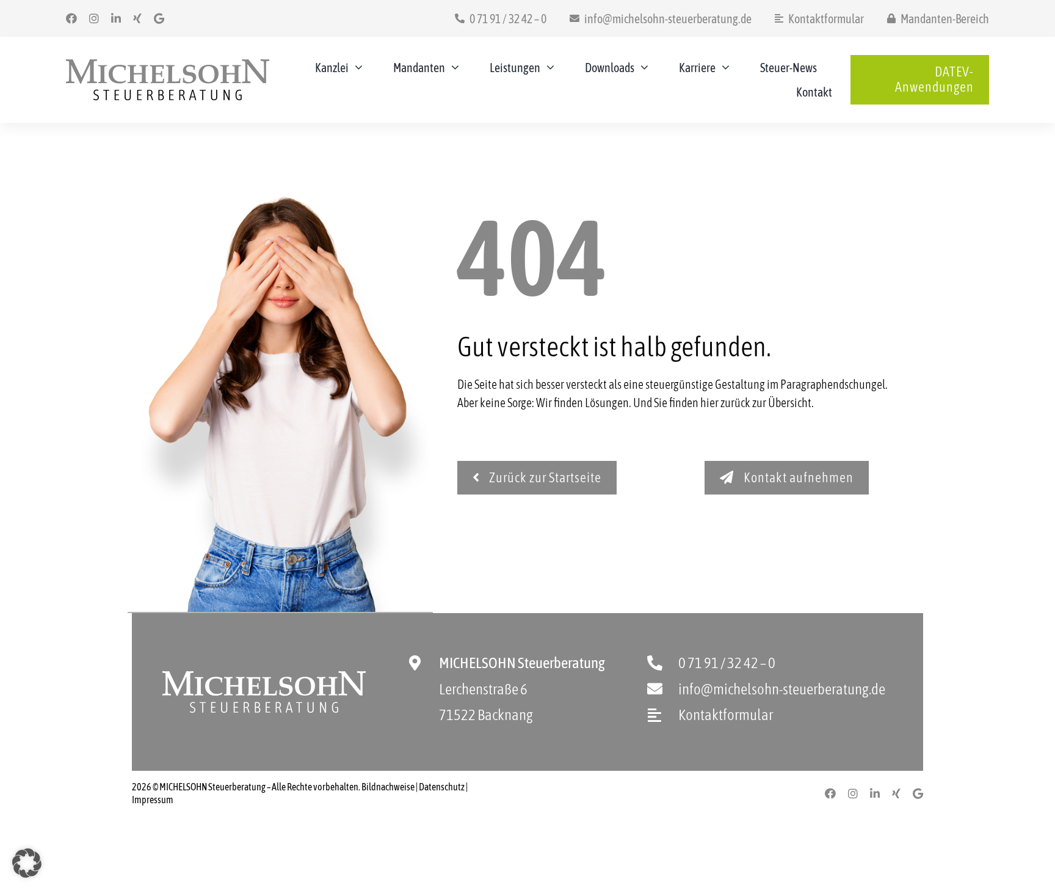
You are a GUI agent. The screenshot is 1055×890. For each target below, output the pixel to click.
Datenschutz (442, 786)
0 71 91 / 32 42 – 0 (726, 662)
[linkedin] (116, 18)
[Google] (159, 18)
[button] (27, 863)
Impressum (152, 799)
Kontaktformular (725, 714)
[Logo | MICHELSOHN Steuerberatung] (167, 65)
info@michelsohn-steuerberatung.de (781, 688)
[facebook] (71, 18)
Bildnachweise (388, 786)
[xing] (137, 18)
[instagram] (94, 18)
